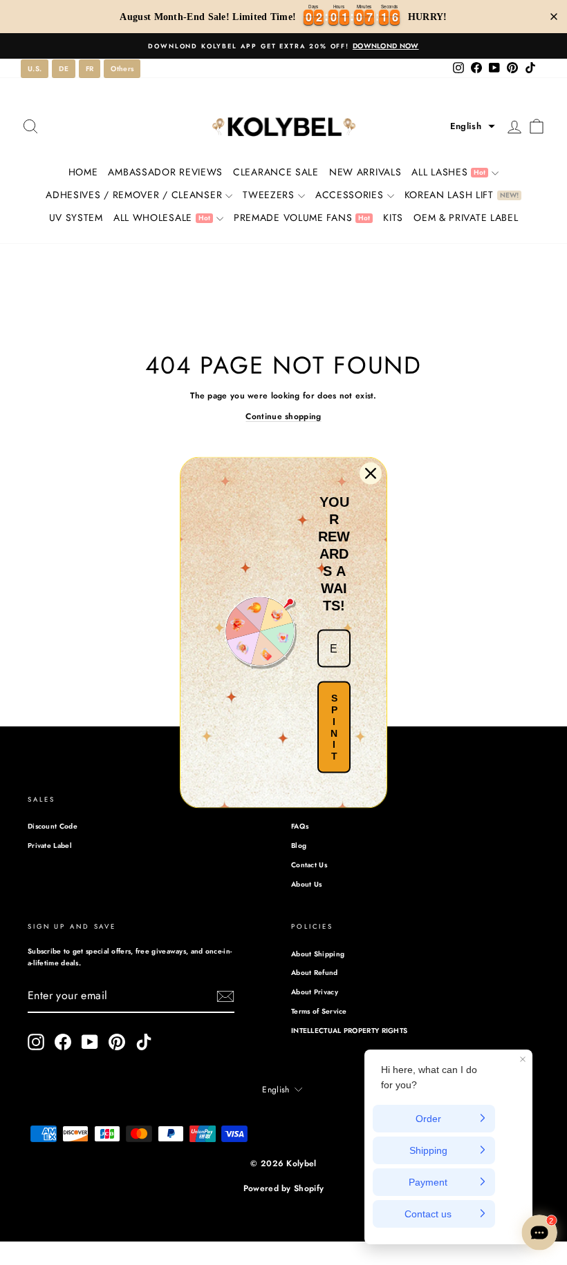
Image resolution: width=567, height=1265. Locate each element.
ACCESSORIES (349, 195)
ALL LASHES (448, 172)
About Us (306, 884)
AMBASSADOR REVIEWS (165, 172)
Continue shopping (283, 416)
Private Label (50, 845)
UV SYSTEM (76, 217)
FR (90, 69)
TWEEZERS (269, 195)
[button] (472, 126)
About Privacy (314, 992)
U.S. (34, 69)
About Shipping (317, 954)
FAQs (299, 826)
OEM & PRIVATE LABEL (465, 217)
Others (122, 69)
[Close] (370, 473)
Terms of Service (319, 1011)
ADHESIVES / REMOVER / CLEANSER (134, 195)
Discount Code (52, 826)
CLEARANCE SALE (276, 172)
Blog (298, 845)
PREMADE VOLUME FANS (302, 217)
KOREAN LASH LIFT (462, 195)
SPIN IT (334, 727)
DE (63, 69)
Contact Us (309, 865)
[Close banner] (554, 16)
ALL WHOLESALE (161, 217)
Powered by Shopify (283, 1188)
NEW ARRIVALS (365, 172)
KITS (393, 217)
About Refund (314, 972)
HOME (83, 172)
